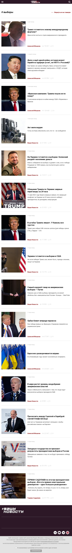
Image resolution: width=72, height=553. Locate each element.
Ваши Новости (32, 143)
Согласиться (36, 550)
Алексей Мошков (33, 46)
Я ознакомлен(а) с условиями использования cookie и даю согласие (37, 548)
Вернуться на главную (62, 12)
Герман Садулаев (33, 498)
